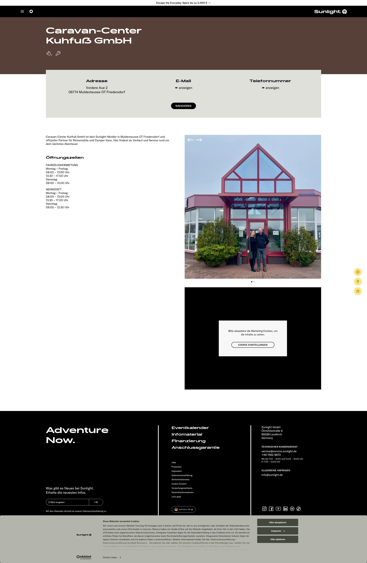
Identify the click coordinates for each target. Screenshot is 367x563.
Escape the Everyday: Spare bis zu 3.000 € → (183, 2)
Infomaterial (187, 434)
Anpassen (276, 531)
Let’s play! (176, 496)
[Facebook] (271, 508)
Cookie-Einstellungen (253, 344)
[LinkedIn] (286, 508)
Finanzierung (189, 441)
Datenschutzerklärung (223, 539)
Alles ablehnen (277, 539)
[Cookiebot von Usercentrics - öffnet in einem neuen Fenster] (83, 557)
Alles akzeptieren (277, 522)
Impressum (177, 471)
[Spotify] (292, 508)
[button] (251, 281)
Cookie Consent (179, 483)
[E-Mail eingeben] (67, 504)
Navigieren (183, 106)
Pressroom (176, 466)
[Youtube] (278, 509)
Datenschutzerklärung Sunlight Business (125, 543)
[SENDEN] (96, 502)
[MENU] (22, 11)
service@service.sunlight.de (279, 451)
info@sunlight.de (272, 475)
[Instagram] (264, 508)
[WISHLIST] (31, 11)
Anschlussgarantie (196, 447)
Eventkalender (190, 427)
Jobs (174, 462)
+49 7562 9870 (271, 454)
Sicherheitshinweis (180, 479)
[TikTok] (299, 508)
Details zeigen (110, 557)
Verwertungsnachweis (182, 488)
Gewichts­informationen (183, 492)
